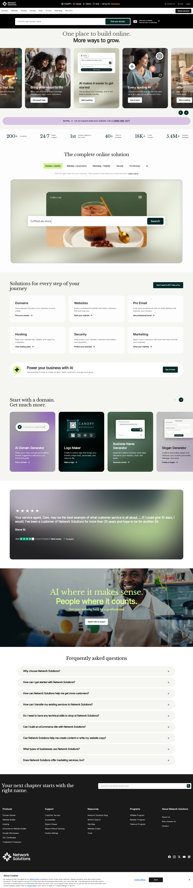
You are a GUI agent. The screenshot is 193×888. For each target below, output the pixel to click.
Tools (90, 833)
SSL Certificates (9, 837)
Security (33, 11)
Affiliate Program (137, 815)
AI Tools (49, 11)
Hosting (24, 11)
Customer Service (52, 815)
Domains (5, 11)
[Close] (189, 879)
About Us (166, 817)
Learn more (133, 173)
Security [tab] (119, 166)
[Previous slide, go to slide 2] (180, 112)
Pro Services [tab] (135, 166)
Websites (14, 11)
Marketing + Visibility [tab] (101, 166)
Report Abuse (51, 824)
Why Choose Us (169, 821)
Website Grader (94, 829)
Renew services (183, 11)
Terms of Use (34, 879)
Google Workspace (11, 833)
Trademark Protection (12, 842)
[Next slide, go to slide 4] (186, 112)
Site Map (91, 824)
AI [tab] (147, 166)
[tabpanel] (96, 216)
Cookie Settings (51, 833)
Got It (156, 880)
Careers (165, 826)
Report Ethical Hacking (54, 829)
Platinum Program (137, 824)
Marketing (58, 11)
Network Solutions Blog (98, 815)
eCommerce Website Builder (14, 829)
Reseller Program (137, 820)
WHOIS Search (94, 820)
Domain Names (9, 815)
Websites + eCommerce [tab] (77, 166)
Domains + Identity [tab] (53, 166)
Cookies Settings (140, 880)
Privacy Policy (32, 886)
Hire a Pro (69, 11)
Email (41, 11)
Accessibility (50, 820)
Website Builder (9, 820)
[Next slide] (181, 400)
